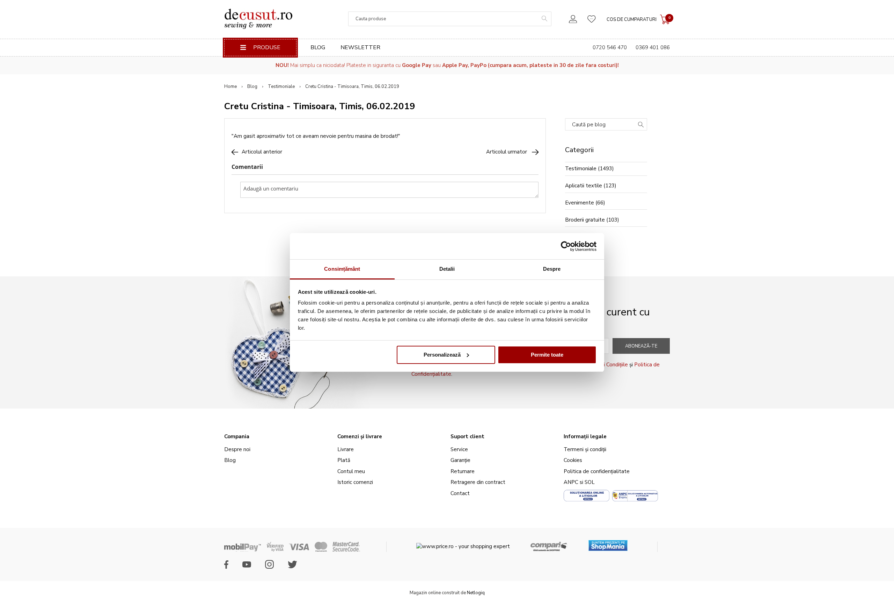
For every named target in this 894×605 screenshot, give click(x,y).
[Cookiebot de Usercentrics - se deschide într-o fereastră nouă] (565, 246)
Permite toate (547, 355)
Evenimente (579, 202)
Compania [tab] (236, 436)
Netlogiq (476, 593)
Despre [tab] (552, 269)
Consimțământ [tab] (342, 269)
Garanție (460, 460)
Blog (317, 47)
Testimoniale (281, 86)
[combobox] (449, 19)
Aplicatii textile (583, 185)
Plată (343, 460)
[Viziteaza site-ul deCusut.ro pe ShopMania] (608, 543)
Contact (460, 493)
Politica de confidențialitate (597, 471)
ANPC (571, 482)
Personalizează (442, 355)
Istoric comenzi (355, 482)
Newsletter (360, 47)
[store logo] (258, 19)
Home (230, 86)
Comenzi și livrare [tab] (359, 436)
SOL (590, 482)
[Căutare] (641, 125)
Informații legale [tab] (585, 436)
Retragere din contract (477, 482)
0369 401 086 (653, 47)
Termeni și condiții (585, 449)
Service (459, 449)
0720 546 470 (610, 47)
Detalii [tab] (447, 269)
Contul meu (351, 471)
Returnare (462, 471)
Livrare (345, 449)
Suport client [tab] (467, 436)
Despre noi (237, 449)
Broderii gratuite (585, 219)
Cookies (573, 460)
